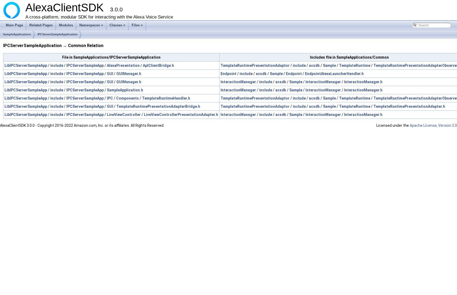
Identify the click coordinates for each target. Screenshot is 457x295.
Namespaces (91, 26)
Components (127, 98)
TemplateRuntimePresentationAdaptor (255, 65)
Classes (117, 26)
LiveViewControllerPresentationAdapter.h (181, 115)
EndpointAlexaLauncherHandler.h (334, 74)
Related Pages (41, 25)
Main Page (14, 25)
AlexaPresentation (123, 65)
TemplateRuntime (354, 65)
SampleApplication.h (125, 90)
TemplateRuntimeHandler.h (166, 98)
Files (138, 26)
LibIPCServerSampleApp (25, 65)
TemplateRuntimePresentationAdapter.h (409, 106)
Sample (329, 65)
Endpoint (228, 74)
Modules (66, 25)
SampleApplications (17, 34)
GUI (110, 74)
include (56, 65)
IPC (110, 98)
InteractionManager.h (363, 82)
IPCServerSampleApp (85, 65)
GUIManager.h (128, 74)
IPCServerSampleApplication (57, 34)
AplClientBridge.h (158, 65)
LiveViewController (124, 115)
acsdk (314, 65)
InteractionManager (238, 82)
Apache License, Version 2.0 (433, 125)
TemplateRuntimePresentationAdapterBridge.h (158, 106)
